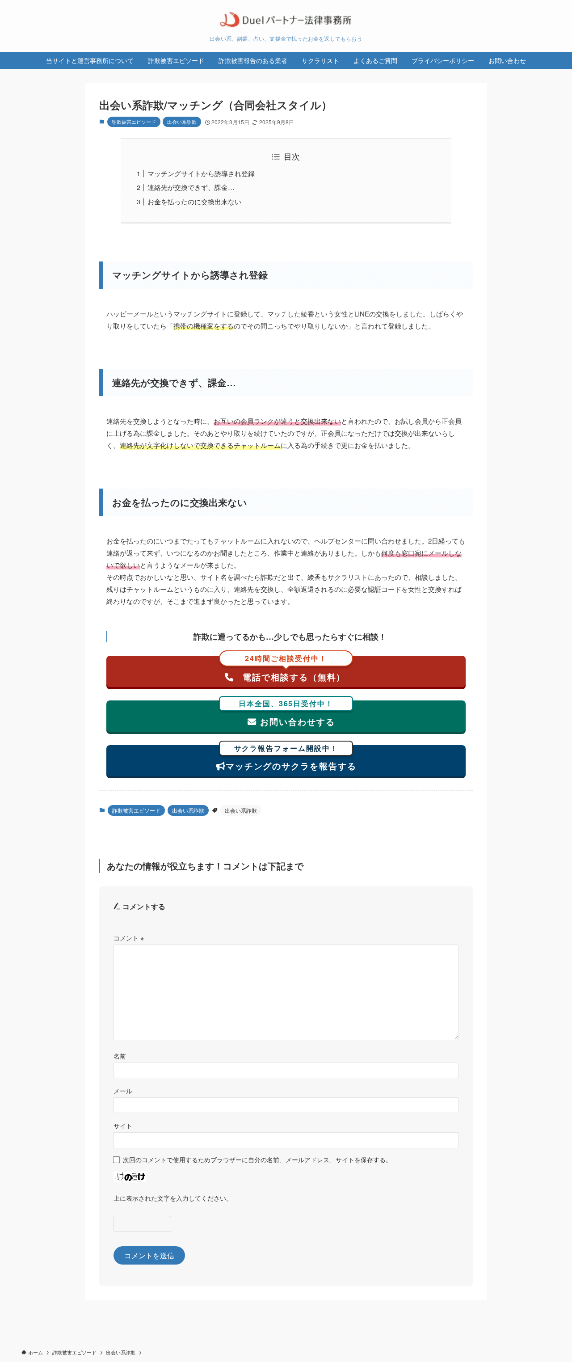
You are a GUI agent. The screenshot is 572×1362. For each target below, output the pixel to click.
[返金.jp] (286, 20)
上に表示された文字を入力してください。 (173, 1197)
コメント (129, 937)
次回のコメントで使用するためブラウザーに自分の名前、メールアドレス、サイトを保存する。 (257, 1159)
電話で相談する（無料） (292, 669)
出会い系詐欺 (182, 121)
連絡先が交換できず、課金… (191, 187)
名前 (120, 1055)
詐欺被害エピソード (134, 121)
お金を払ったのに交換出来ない (194, 201)
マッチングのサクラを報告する (291, 758)
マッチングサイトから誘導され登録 (201, 173)
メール (123, 1090)
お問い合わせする (287, 714)
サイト (123, 1125)
